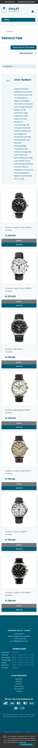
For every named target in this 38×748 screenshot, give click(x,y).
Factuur (19, 684)
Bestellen (19, 679)
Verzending (19, 686)
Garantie (19, 691)
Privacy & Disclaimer (12, 732)
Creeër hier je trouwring (23, 47)
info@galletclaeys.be (26, 2)
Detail (19, 240)
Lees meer (22, 742)
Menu (6, 20)
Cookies (27, 732)
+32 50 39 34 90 (9, 2)
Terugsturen (19, 689)
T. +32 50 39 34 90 (19, 639)
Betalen (19, 681)
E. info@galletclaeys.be (19, 641)
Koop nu (19, 244)
